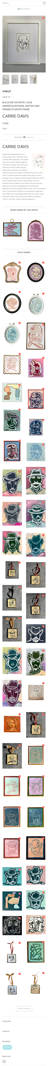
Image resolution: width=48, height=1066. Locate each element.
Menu (7, 3)
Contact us (30, 137)
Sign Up (7, 1047)
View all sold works (24, 1008)
